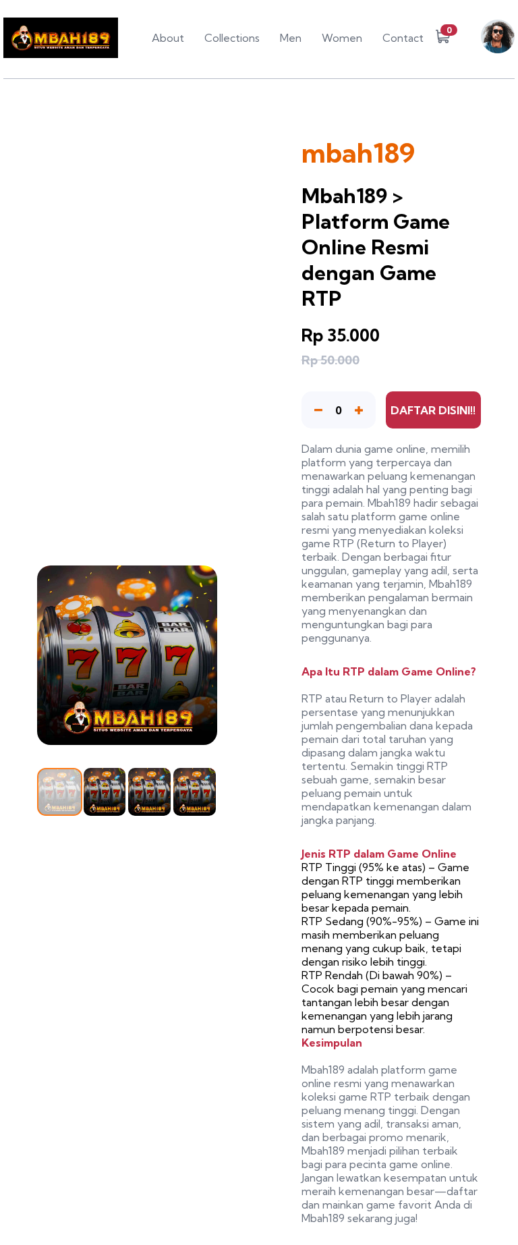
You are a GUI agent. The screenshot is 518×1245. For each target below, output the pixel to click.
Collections (232, 38)
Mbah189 (389, 502)
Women (342, 38)
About (168, 38)
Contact (403, 38)
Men (290, 38)
